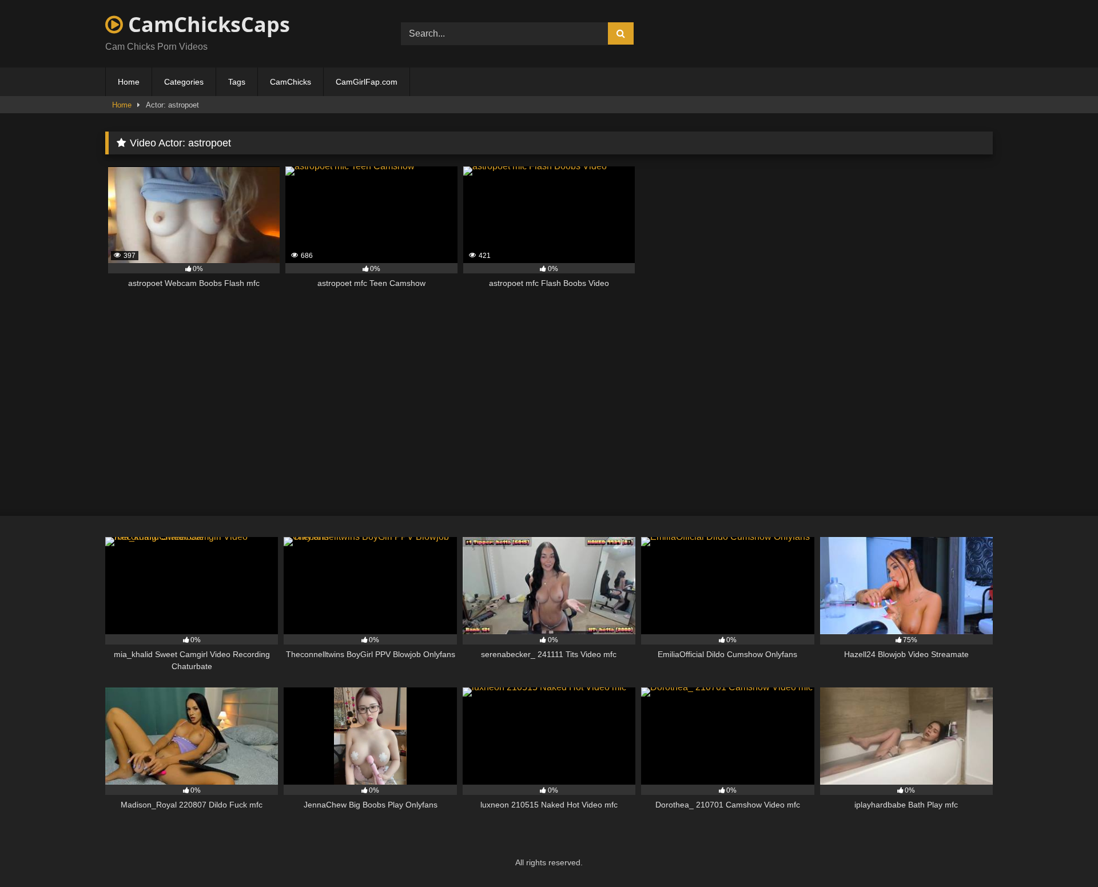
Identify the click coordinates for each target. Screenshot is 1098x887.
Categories (184, 81)
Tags (236, 81)
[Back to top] (1062, 853)
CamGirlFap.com (366, 81)
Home (129, 81)
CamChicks (290, 81)
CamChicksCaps (206, 24)
